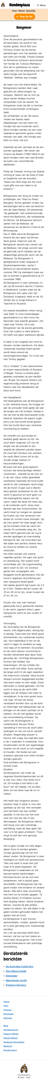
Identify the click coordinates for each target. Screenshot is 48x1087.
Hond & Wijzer (10, 1038)
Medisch (7, 1046)
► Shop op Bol (24, 16)
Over (5, 1005)
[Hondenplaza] (3, 4)
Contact (7, 1010)
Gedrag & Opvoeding (13, 1042)
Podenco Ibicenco (16, 985)
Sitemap (7, 1018)
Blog (5, 1026)
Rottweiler (11, 975)
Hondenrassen (10, 1030)
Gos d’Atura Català (16, 971)
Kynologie (8, 1014)
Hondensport (10, 1050)
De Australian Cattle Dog (19, 966)
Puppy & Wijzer (11, 1034)
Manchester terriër (16, 980)
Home (6, 1001)
